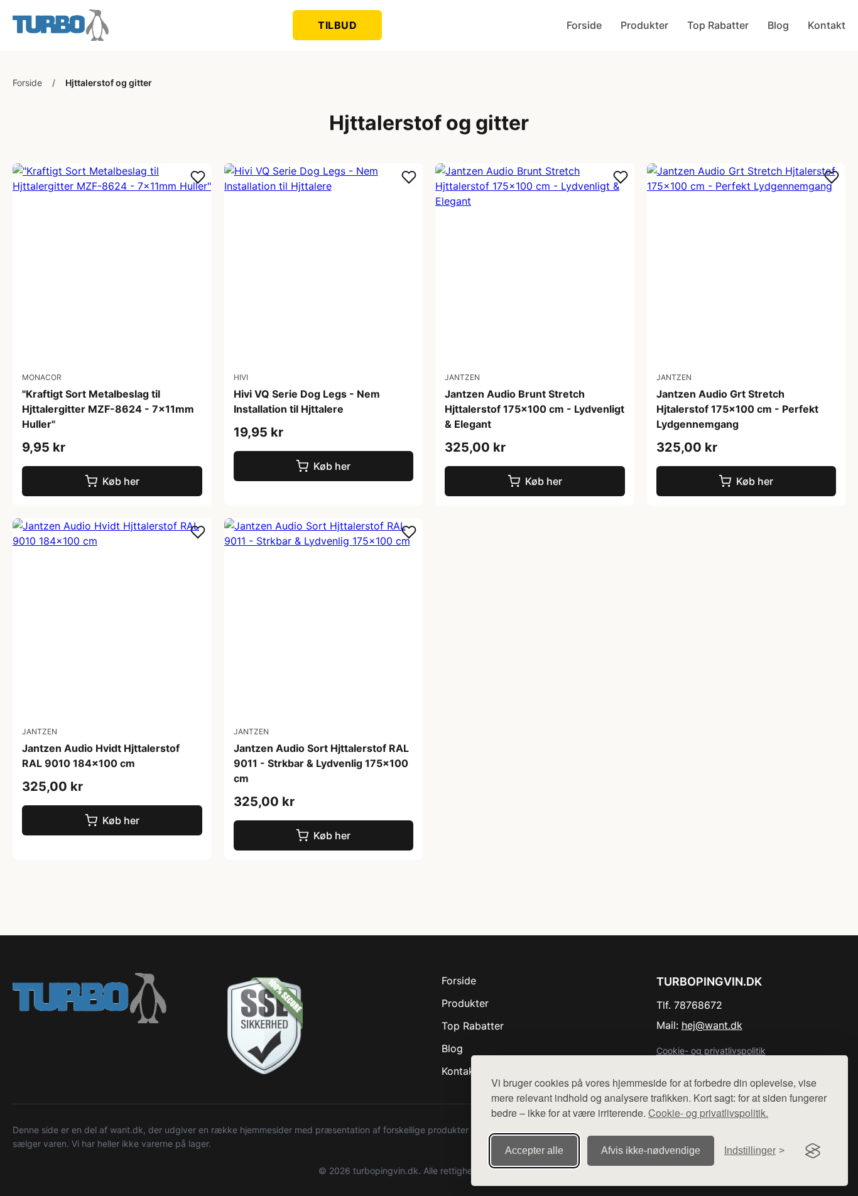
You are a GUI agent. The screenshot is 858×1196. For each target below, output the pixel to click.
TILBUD (337, 25)
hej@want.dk (712, 1025)
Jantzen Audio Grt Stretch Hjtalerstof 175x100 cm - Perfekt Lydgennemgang (737, 409)
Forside (584, 25)
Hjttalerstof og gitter (108, 82)
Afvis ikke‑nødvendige (650, 1150)
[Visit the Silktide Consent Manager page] (813, 1151)
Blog (778, 25)
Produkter (644, 25)
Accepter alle (534, 1150)
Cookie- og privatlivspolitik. (708, 1113)
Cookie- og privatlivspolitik (711, 1050)
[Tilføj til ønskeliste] (197, 178)
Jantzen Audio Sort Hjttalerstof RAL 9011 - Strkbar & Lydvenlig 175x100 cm (321, 763)
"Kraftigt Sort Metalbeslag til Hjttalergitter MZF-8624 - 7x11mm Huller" (108, 409)
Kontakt (826, 25)
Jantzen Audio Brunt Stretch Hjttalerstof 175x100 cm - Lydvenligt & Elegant (534, 409)
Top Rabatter (718, 25)
